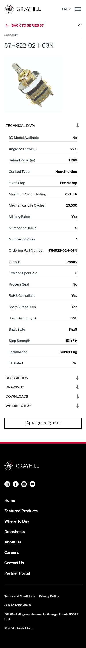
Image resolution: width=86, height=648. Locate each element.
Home (9, 500)
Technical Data (20, 125)
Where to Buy (18, 405)
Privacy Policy (49, 596)
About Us (12, 541)
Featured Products (21, 510)
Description (17, 377)
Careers (11, 552)
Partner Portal (17, 572)
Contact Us (14, 562)
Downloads (17, 396)
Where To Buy (16, 520)
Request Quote (46, 423)
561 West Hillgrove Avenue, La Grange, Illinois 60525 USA (41, 616)
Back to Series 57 (27, 25)
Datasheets (14, 531)
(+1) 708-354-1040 (17, 605)
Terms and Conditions (19, 596)
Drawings (15, 387)
